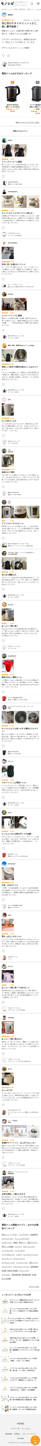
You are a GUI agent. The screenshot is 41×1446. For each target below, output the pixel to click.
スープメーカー (7, 1267)
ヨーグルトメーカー (8, 1263)
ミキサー (19, 1255)
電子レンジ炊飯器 (8, 1247)
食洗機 (4, 1271)
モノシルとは (26, 1428)
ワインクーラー (24, 1271)
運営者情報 (8, 1434)
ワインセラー (6, 1275)
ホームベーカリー (19, 1259)
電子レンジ (5, 1234)
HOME (20, 1423)
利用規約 (17, 1434)
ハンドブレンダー (8, 1250)
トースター (14, 1234)
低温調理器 (34, 1234)
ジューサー (18, 1247)
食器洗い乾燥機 (12, 1271)
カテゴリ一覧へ (34, 1287)
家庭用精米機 (16, 1275)
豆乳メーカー (33, 1263)
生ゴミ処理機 (6, 1279)
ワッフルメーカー (22, 1263)
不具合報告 (20, 1438)
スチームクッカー (8, 1239)
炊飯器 (15, 1242)
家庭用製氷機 (26, 1275)
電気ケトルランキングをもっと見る (27, 122)
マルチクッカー (7, 1242)
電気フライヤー (32, 1242)
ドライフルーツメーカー (21, 1267)
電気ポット (22, 1242)
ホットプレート (7, 1259)
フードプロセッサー (8, 1255)
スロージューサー (29, 1247)
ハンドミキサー (20, 1250)
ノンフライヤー (24, 1234)
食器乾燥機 (34, 1267)
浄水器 (34, 1275)
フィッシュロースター (22, 1239)
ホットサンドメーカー (30, 1255)
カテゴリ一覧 (15, 1428)
